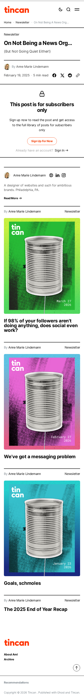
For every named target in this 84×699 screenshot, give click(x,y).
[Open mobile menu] (77, 9)
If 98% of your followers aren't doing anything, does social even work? (41, 325)
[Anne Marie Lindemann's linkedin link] (57, 175)
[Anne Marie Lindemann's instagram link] (63, 175)
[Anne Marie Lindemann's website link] (51, 175)
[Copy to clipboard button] (77, 75)
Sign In (59, 150)
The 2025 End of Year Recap (35, 609)
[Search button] (68, 9)
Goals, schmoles (22, 583)
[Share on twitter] (62, 75)
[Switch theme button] (60, 9)
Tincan (75, 692)
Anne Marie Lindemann (32, 66)
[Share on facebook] (54, 75)
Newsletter (22, 22)
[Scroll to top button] (76, 667)
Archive (9, 659)
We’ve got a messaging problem (40, 456)
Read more (11, 198)
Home (7, 22)
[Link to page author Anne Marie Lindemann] (7, 175)
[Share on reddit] (70, 75)
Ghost (60, 692)
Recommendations (16, 682)
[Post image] (42, 266)
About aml (11, 654)
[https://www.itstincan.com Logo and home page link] (17, 9)
